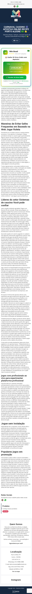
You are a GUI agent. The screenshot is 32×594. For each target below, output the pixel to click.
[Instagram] (14, 6)
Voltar (16, 40)
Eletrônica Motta (8, 35)
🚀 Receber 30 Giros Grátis (14, 77)
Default (16, 35)
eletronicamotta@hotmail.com (16, 4)
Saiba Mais (5, 511)
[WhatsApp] (17, 6)
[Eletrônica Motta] (16, 13)
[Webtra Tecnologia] (16, 592)
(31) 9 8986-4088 (16, 2)
